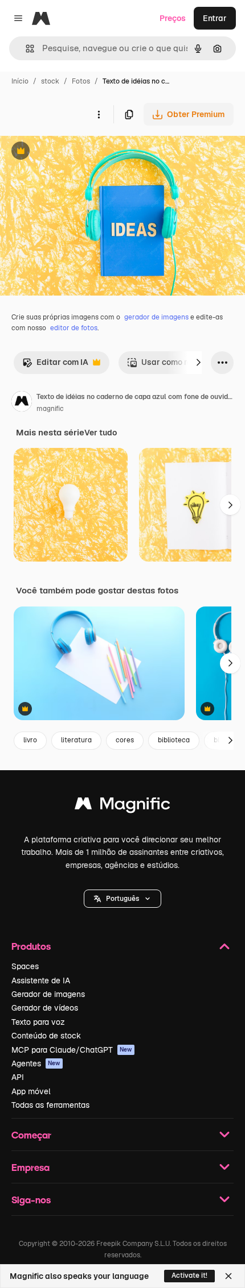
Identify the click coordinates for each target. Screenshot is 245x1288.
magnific (50, 408)
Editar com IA (55, 365)
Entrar (215, 18)
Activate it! (189, 1275)
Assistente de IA (40, 980)
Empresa (30, 1167)
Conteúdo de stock (46, 1036)
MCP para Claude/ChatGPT (71, 1050)
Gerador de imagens (48, 994)
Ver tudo (100, 432)
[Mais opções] (98, 114)
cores (125, 740)
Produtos (31, 946)
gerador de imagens (156, 317)
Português (122, 898)
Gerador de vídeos (44, 1008)
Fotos (81, 81)
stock (50, 81)
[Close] (228, 1276)
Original (73, 152)
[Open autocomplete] (25, 48)
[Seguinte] (198, 362)
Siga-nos (31, 1200)
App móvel (31, 1091)
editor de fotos (73, 328)
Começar (31, 1135)
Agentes (35, 1063)
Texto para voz (38, 1022)
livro (30, 740)
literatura (76, 740)
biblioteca (174, 740)
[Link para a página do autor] (21, 403)
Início (19, 81)
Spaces (25, 966)
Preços (173, 18)
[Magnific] (122, 806)
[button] (122, 899)
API (17, 1077)
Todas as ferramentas (50, 1105)
